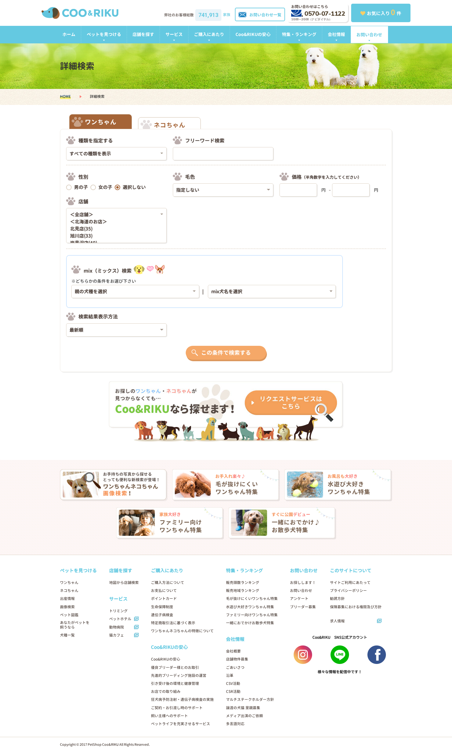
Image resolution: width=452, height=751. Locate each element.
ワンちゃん (69, 582)
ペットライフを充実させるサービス (180, 723)
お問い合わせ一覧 (265, 15)
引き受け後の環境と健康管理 (175, 683)
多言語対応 (235, 723)
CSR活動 (233, 691)
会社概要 (233, 651)
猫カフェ (116, 635)
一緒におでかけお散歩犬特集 (250, 622)
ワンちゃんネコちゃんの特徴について (182, 630)
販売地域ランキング (242, 590)
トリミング (118, 610)
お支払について (164, 590)
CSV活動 (233, 683)
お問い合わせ (369, 35)
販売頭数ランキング (242, 582)
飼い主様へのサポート (169, 715)
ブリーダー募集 (303, 606)
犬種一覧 (67, 635)
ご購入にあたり (209, 34)
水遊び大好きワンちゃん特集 (250, 606)
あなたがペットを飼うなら (74, 625)
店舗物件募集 (237, 659)
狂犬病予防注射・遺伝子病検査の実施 (182, 699)
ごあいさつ (235, 667)
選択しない (134, 187)
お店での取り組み (165, 691)
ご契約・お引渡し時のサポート (177, 707)
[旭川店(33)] (114, 236)
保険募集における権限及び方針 (356, 606)
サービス (174, 34)
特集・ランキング (299, 34)
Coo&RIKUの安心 (253, 34)
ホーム (68, 34)
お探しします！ (303, 582)
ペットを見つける (104, 34)
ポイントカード (164, 598)
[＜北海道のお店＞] (114, 222)
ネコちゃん (69, 590)
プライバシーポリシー (348, 590)
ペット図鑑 (69, 614)
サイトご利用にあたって (350, 582)
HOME (65, 96)
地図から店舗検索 (124, 582)
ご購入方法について (167, 582)
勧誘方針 (337, 598)
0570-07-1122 (324, 14)
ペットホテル (120, 618)
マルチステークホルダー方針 (250, 699)
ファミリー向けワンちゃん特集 (252, 614)
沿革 (229, 675)
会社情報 (336, 34)
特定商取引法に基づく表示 (173, 622)
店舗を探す (143, 34)
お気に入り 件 (384, 12)
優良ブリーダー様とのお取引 (175, 667)
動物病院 (116, 627)
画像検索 (67, 606)
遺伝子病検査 (162, 614)
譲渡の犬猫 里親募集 (243, 707)
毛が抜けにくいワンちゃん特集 (252, 598)
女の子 (105, 187)
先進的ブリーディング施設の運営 (178, 675)
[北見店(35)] (114, 229)
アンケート (299, 598)
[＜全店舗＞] (114, 214)
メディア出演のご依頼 (244, 715)
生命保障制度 (162, 606)
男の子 (81, 187)
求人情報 (337, 621)
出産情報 (67, 598)
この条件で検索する (226, 353)
